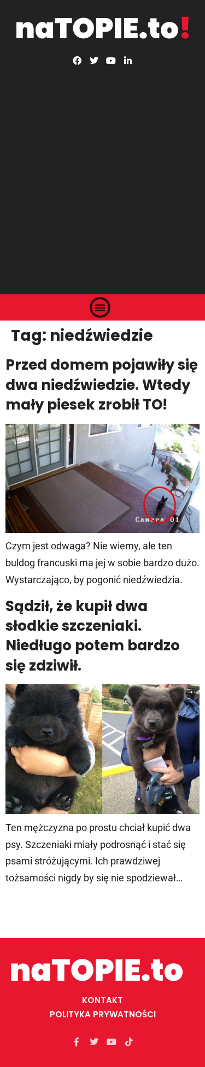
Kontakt (102, 1000)
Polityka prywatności (103, 1014)
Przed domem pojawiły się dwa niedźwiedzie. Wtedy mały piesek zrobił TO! (101, 384)
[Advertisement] (102, 172)
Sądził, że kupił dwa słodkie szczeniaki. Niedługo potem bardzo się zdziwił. (92, 635)
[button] (100, 307)
